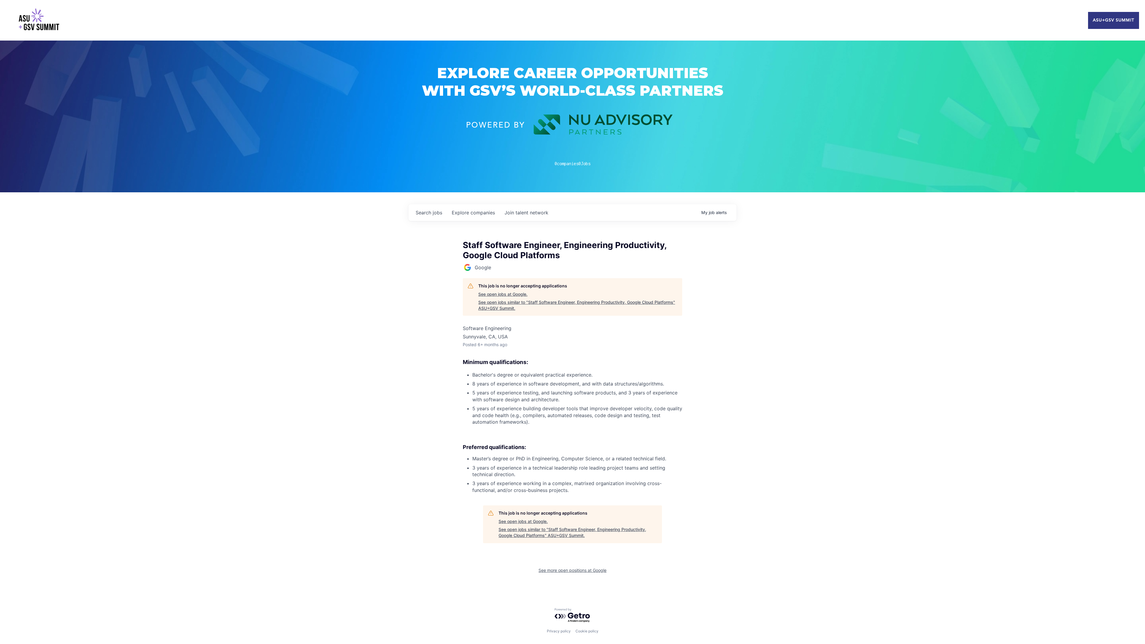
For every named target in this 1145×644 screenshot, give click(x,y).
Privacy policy (559, 631)
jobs (429, 213)
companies (473, 213)
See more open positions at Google (572, 570)
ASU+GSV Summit (1113, 20)
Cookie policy (586, 631)
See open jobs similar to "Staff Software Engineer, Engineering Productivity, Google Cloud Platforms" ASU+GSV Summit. (576, 305)
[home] (39, 20)
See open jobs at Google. (502, 294)
